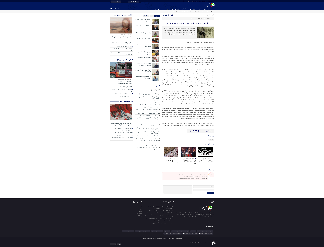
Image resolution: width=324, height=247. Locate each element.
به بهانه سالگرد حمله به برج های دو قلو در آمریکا (148, 113)
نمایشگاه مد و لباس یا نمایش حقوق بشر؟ (149, 115)
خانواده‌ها (199, 9)
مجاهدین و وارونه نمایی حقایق (206, 233)
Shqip (184, 1)
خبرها (141, 206)
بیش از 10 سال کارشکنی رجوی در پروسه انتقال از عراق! (148, 118)
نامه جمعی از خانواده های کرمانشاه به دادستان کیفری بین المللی (148, 132)
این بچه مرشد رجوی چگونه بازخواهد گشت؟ (149, 107)
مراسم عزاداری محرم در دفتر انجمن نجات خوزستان (147, 136)
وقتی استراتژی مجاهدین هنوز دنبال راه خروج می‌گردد (122, 90)
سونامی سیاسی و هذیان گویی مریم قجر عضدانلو (148, 143)
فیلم (155, 9)
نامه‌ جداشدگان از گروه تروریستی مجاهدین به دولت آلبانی (147, 110)
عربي (193, 1)
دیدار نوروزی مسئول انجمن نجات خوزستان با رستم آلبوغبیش (147, 101)
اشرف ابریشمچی (138, 216)
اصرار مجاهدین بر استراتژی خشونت (205, 231)
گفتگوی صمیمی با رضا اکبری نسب (144, 58)
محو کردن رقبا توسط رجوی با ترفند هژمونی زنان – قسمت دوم (160, 210)
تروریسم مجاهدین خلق (126, 101)
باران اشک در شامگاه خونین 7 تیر (124, 135)
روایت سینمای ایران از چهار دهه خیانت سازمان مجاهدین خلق (189, 161)
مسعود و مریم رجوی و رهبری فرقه (190, 233)
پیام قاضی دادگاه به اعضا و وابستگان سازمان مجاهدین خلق (149, 97)
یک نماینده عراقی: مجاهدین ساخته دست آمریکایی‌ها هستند (149, 90)
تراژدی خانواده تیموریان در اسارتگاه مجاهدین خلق (122, 49)
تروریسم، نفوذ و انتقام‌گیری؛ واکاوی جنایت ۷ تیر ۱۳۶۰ (122, 138)
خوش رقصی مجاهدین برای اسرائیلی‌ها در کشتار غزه (147, 138)
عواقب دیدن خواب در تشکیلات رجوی (123, 93)
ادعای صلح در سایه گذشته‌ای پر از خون (123, 132)
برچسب (193, 231)
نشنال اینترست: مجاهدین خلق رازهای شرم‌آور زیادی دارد (205, 161)
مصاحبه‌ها (140, 209)
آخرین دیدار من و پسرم (153, 122)
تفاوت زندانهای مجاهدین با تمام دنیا (143, 26)
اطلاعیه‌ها (140, 208)
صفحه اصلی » (201, 11)
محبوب (157, 16)
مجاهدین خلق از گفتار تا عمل (152, 145)
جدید (152, 16)
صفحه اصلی (211, 9)
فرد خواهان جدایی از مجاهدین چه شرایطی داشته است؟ (143, 64)
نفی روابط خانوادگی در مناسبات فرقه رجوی (173, 233)
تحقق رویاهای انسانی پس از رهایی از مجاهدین (144, 39)
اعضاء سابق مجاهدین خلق (181, 9)
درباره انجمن (210, 1)
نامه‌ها (140, 211)
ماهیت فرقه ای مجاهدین (157, 231)
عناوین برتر (167, 231)
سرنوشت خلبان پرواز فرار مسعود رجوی (123, 46)
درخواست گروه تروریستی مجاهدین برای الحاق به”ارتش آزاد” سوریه (148, 125)
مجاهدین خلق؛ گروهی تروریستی (143, 231)
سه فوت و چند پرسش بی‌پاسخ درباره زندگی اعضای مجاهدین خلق (159, 218)
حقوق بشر (211, 139)
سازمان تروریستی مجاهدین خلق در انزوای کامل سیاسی (143, 71)
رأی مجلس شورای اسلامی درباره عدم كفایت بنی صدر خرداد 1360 (121, 53)
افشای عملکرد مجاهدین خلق (125, 60)
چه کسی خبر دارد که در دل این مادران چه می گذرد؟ (147, 140)
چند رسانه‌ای (161, 9)
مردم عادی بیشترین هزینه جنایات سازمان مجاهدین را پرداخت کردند (123, 129)
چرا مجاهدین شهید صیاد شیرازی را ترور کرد (149, 105)
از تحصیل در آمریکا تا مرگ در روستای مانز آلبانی (122, 37)
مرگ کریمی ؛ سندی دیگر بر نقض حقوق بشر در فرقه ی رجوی (188, 23)
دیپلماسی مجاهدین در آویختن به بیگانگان (180, 231)
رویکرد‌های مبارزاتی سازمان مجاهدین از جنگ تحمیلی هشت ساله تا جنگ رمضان (121, 124)
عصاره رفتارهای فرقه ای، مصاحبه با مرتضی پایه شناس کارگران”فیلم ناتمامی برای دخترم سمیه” (148, 93)
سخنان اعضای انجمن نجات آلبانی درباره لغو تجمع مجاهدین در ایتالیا (143, 52)
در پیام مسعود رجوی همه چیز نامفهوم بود (143, 33)
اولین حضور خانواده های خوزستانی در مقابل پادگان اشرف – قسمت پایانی (147, 129)
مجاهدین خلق (170, 9)
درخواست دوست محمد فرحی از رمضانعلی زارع (143, 20)
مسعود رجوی (139, 213)
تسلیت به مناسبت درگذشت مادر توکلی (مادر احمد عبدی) (161, 220)
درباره (164, 238)
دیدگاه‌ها (146, 16)
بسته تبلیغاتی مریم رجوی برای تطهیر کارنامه (172, 161)
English (188, 1)
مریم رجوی (140, 215)
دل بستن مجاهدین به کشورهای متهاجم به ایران (143, 77)
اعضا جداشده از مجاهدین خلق (122, 15)
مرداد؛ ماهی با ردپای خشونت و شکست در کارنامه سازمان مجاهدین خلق (121, 82)
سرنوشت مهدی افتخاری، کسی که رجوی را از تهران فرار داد (122, 43)
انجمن (205, 9)
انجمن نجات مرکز (192, 18)
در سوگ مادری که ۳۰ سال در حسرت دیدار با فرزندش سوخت (160, 206)
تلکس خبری (198, 1)
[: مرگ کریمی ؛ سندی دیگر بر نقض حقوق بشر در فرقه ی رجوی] (164, 15)
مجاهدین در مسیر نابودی (128, 231)
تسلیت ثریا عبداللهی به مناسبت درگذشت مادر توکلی (162, 223)
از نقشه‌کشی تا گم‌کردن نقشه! (125, 87)
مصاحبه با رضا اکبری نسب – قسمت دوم (144, 45)
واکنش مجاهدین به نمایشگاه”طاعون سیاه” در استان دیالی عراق (147, 148)
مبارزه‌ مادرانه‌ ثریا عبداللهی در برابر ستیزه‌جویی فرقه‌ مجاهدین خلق (159, 212)
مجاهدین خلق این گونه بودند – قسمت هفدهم (121, 96)
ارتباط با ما (204, 1)
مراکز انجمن (192, 9)
